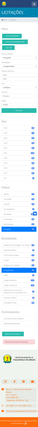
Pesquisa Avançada (13, 334)
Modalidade (6, 62)
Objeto (4, 101)
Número (5, 92)
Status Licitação (7, 54)
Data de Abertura (8, 71)
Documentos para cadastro (14, 319)
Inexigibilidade (14, 42)
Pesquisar (19, 110)
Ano (3, 83)
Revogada (11, 36)
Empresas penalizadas (12, 323)
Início (5, 20)
